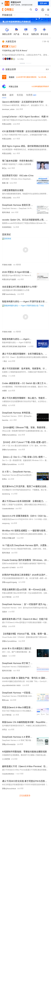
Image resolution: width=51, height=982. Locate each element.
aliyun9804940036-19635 (11, 685)
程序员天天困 (7, 670)
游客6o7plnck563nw (9, 435)
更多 (47, 69)
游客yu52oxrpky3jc (9, 744)
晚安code (5, 700)
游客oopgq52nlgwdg (9, 582)
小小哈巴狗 (6, 759)
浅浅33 (4, 612)
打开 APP (43, 3)
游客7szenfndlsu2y (9, 294)
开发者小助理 (7, 265)
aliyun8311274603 (9, 567)
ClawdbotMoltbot (8, 508)
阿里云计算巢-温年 (8, 538)
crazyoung (6, 523)
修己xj (4, 168)
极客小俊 (5, 183)
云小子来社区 (7, 597)
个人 (47, 14)
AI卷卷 (4, 390)
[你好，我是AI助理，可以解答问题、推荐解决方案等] (36, 9)
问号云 (4, 376)
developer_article (8, 109)
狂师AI (4, 479)
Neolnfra (5, 420)
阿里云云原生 (7, 124)
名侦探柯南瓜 (7, 227)
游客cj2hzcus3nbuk (9, 788)
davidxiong (6, 494)
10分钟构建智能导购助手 (40, 86)
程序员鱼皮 (6, 212)
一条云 (4, 361)
